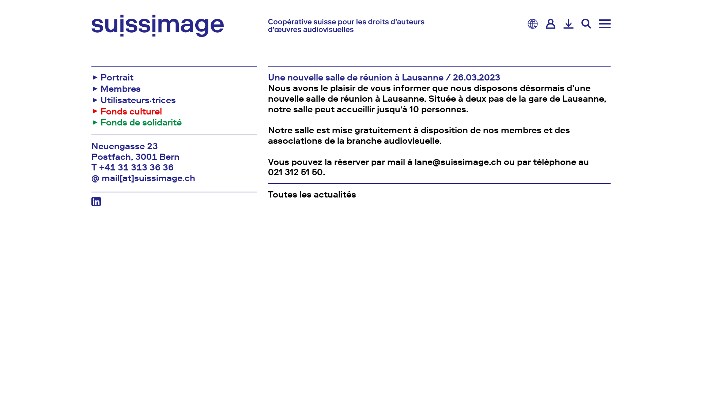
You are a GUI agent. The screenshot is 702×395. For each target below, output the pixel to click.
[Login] (550, 23)
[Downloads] (568, 23)
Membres (121, 89)
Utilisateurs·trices (138, 100)
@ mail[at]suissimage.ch (143, 178)
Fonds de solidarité (141, 122)
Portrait (117, 77)
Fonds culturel (131, 111)
